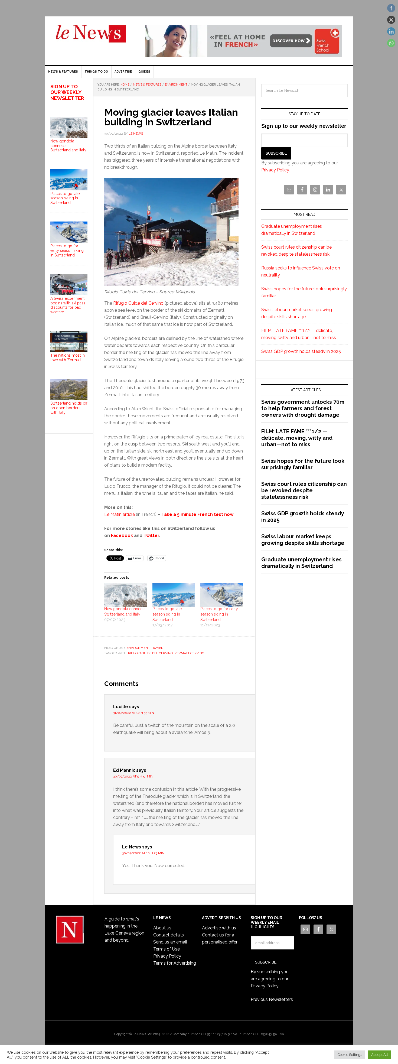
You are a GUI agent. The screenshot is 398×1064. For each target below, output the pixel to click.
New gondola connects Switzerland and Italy (68, 145)
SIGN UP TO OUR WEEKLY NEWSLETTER (67, 92)
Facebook (122, 535)
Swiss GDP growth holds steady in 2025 (301, 351)
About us (162, 927)
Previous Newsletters (272, 999)
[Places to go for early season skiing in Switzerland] (221, 595)
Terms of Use (166, 949)
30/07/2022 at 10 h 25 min (143, 853)
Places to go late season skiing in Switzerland (167, 614)
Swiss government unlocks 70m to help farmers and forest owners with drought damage (302, 408)
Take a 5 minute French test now (197, 514)
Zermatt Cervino (189, 653)
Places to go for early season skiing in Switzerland (219, 614)
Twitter (151, 535)
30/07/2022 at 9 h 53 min (133, 776)
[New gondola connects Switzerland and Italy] (125, 595)
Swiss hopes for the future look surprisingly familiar (302, 464)
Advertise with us (219, 927)
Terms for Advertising (174, 963)
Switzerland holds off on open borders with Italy (68, 408)
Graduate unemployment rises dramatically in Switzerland (301, 562)
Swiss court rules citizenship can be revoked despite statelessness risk (304, 490)
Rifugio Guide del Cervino (138, 303)
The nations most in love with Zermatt (67, 357)
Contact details (168, 935)
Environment (137, 648)
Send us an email (170, 942)
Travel (157, 648)
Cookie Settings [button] (350, 1055)
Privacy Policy (275, 170)
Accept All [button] (379, 1055)
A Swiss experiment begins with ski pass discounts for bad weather (67, 305)
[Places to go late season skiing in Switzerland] (173, 595)
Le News (91, 37)
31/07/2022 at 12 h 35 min (133, 713)
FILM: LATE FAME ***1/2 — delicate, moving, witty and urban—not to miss (296, 438)
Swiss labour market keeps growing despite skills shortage (302, 539)
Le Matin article (119, 514)
